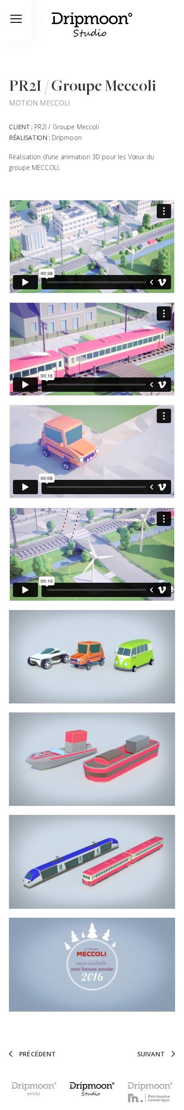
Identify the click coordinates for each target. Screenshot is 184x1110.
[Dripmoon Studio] (92, 26)
